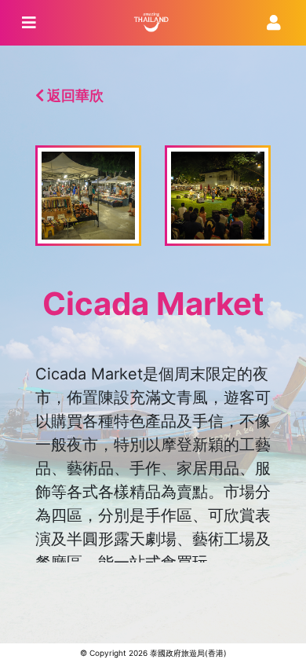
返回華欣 (74, 95)
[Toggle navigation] (29, 23)
